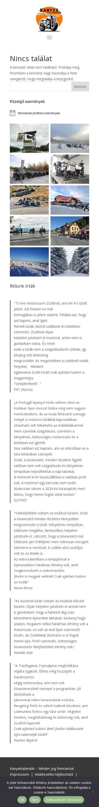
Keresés (80, 86)
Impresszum (19, 774)
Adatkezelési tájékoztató (54, 774)
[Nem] (93, 791)
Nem (35, 800)
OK (22, 800)
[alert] (49, 113)
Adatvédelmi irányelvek (64, 800)
